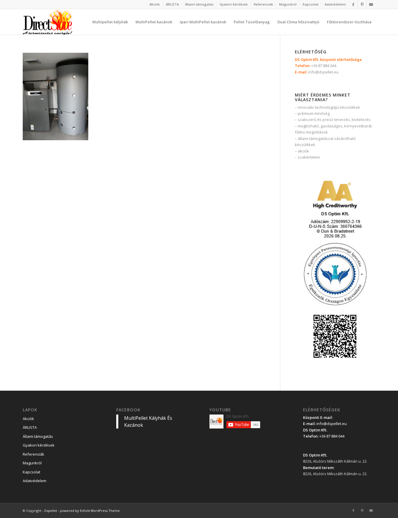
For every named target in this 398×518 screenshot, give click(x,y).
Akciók (154, 4)
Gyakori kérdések (234, 4)
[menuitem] (155, 4)
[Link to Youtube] (371, 4)
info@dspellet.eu (323, 72)
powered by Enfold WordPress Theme (90, 510)
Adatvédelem (335, 4)
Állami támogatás (199, 4)
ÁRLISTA (172, 4)
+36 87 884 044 (323, 65)
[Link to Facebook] (353, 4)
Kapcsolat (310, 4)
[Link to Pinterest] (362, 4)
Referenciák (263, 4)
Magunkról (288, 4)
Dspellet (50, 510)
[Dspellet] (50, 22)
